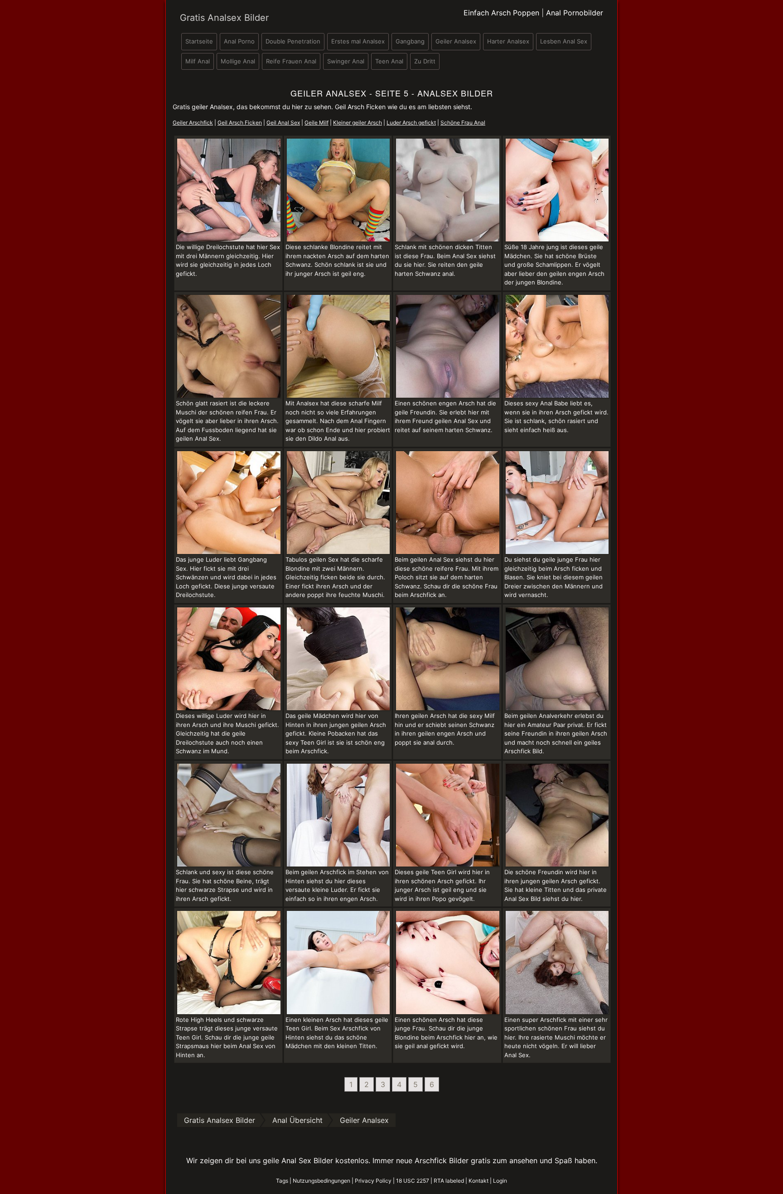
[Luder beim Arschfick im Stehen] (338, 814)
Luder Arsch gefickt (411, 122)
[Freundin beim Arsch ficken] (448, 345)
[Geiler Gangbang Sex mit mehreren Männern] (229, 189)
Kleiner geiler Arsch (357, 122)
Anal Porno (239, 41)
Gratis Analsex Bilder (224, 17)
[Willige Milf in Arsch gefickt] (448, 658)
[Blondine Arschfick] (448, 961)
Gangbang (410, 41)
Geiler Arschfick (193, 122)
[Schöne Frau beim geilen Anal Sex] (557, 345)
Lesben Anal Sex (563, 41)
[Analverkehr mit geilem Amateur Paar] (557, 658)
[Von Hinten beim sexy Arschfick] (338, 961)
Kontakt (478, 1180)
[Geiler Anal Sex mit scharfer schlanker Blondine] (338, 189)
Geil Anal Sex (283, 122)
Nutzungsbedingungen (321, 1180)
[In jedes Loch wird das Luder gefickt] (229, 658)
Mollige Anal (238, 61)
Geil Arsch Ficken (240, 122)
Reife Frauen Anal (291, 61)
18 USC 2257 (412, 1180)
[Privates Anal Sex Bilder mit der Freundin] (557, 814)
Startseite (199, 41)
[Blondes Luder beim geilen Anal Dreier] (338, 501)
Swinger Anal (345, 61)
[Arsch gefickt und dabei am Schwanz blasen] (557, 501)
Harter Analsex (508, 41)
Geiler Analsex (455, 41)
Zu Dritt (424, 61)
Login (500, 1180)
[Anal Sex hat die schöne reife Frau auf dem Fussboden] (229, 345)
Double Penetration (293, 41)
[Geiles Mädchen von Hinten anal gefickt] (338, 658)
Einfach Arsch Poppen (501, 12)
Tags (282, 1180)
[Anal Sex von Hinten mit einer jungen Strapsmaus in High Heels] (229, 961)
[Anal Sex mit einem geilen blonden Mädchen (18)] (557, 189)
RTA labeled (449, 1180)
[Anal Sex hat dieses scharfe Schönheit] (448, 189)
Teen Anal (389, 61)
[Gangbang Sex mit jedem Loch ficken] (229, 501)
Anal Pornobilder (574, 12)
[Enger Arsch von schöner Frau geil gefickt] (229, 814)
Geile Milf (316, 122)
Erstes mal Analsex (358, 41)
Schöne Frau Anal (462, 122)
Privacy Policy (373, 1180)
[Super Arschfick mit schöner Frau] (557, 961)
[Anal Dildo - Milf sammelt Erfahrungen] (338, 345)
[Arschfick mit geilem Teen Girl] (448, 814)
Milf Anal (197, 61)
